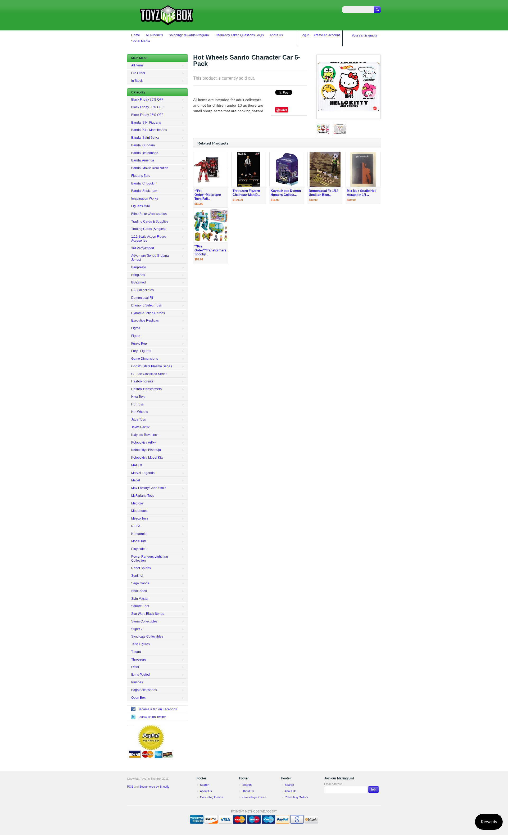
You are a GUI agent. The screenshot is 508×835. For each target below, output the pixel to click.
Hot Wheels (139, 412)
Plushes (137, 682)
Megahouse (139, 511)
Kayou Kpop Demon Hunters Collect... (286, 193)
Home (135, 35)
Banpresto (138, 267)
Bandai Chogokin (143, 183)
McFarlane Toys (142, 496)
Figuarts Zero (140, 176)
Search (204, 784)
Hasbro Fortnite (142, 381)
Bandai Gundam (143, 145)
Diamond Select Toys (146, 305)
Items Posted (140, 674)
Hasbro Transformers (146, 389)
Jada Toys (138, 419)
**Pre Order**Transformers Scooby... (210, 250)
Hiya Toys (138, 397)
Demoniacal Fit (142, 298)
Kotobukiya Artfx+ (143, 442)
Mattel (135, 480)
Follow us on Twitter (152, 717)
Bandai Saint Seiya (145, 137)
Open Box (138, 697)
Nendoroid (139, 534)
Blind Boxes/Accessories (149, 214)
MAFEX (136, 465)
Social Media (140, 41)
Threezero (138, 659)
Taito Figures (140, 644)
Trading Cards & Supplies (149, 221)
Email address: (333, 784)
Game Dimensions (144, 358)
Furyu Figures (141, 351)
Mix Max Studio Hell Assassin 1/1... (361, 193)
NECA (135, 526)
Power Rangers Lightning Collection (149, 558)
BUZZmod (138, 282)
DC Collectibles (142, 290)
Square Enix (140, 606)
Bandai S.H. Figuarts (146, 122)
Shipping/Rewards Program (189, 35)
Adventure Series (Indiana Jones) (150, 257)
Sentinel (137, 575)
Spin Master (139, 599)
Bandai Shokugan (144, 191)
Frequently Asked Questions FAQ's (239, 35)
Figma (135, 328)
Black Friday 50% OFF (147, 107)
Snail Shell (139, 591)
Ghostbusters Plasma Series (151, 366)
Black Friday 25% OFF (147, 115)
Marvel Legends (143, 473)
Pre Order (138, 73)
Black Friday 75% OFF (147, 99)
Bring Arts (138, 275)
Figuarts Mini (140, 206)
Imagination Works (144, 198)
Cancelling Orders (211, 797)
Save (283, 110)
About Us (276, 35)
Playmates (138, 549)
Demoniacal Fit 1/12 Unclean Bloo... (323, 193)
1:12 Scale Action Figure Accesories (148, 238)
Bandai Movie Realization (149, 168)
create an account (327, 35)
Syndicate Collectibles (147, 636)
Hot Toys (137, 404)
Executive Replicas (145, 320)
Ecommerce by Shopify (154, 786)
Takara (136, 652)
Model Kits (138, 541)
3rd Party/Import (142, 248)
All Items (137, 65)
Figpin (135, 336)
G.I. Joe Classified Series (149, 374)
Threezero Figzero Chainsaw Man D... (246, 193)
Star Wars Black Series (147, 614)
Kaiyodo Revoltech (144, 435)
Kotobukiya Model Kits (147, 457)
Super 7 (137, 629)
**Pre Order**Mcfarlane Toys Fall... (207, 195)
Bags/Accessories (144, 690)
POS (130, 786)
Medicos (137, 503)
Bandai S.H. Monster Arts (149, 130)
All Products (154, 35)
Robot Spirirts (141, 568)
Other (135, 667)
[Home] (166, 23)
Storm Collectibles (144, 621)
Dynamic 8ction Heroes (148, 313)
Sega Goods (140, 583)
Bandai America (142, 160)
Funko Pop (139, 343)
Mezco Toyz (139, 518)
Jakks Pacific (140, 427)
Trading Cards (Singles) (148, 229)
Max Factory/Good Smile (148, 488)
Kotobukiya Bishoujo (146, 450)
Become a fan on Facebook (157, 709)
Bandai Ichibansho (144, 153)
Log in (305, 35)
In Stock (137, 81)
